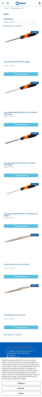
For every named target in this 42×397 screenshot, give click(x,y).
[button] (21, 3)
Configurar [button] (21, 383)
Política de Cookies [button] (19, 379)
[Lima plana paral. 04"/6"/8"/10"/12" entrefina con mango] (21, 146)
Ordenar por (8, 19)
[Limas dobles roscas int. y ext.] (21, 298)
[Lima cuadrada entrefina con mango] (21, 44)
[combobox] (19, 22)
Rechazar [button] (21, 388)
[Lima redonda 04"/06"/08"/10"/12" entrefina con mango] (21, 196)
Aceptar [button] (21, 393)
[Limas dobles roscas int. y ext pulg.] (21, 247)
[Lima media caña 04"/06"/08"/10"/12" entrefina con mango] (21, 95)
